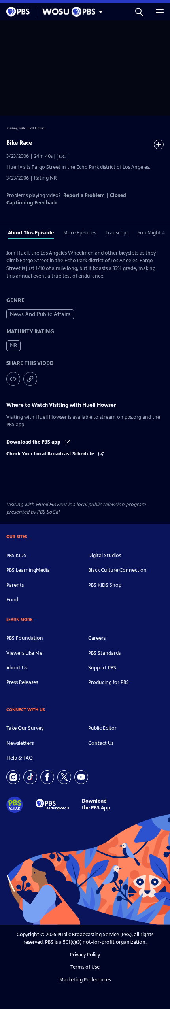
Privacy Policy (85, 955)
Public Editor (102, 728)
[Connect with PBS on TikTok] (30, 777)
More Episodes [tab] (79, 233)
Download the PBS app (34, 442)
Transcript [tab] (117, 233)
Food (12, 600)
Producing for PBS (108, 682)
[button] (139, 11)
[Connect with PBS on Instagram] (13, 777)
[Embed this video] (13, 379)
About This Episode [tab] (31, 233)
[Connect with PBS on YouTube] (81, 777)
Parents (15, 585)
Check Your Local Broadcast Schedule (50, 454)
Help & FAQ (19, 758)
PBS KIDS (16, 555)
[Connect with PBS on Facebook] (47, 777)
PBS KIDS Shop (104, 585)
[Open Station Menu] (71, 11)
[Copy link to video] (30, 379)
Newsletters (20, 743)
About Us (16, 668)
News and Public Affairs (40, 314)
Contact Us (100, 743)
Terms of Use (85, 967)
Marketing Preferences (85, 980)
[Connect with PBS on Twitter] (64, 777)
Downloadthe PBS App (96, 804)
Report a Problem (84, 195)
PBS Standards (104, 653)
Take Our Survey (24, 728)
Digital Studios (104, 555)
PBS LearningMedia (28, 570)
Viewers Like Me (24, 653)
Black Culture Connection (117, 570)
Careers (97, 638)
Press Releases (22, 682)
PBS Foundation (24, 638)
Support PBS (102, 668)
